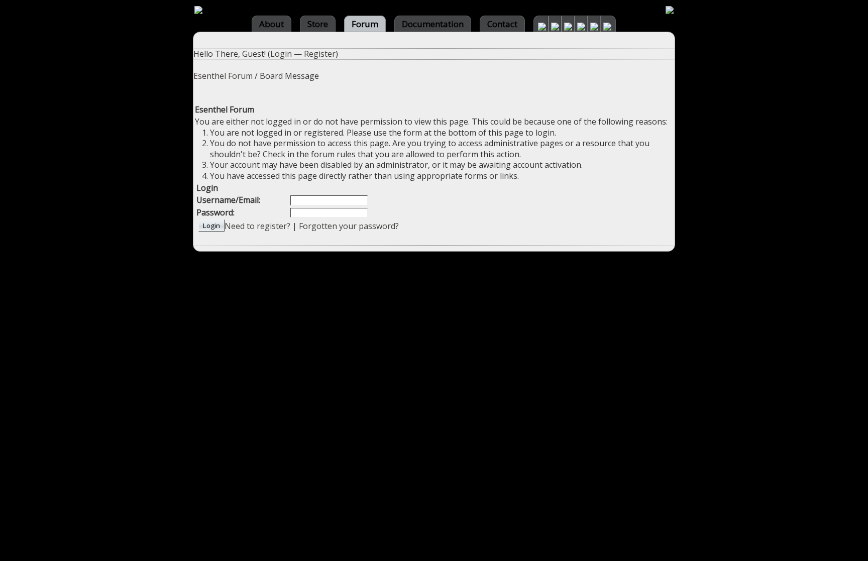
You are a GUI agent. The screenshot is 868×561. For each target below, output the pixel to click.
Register (320, 53)
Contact (502, 24)
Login (281, 53)
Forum (365, 24)
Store (317, 24)
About (271, 24)
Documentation (433, 24)
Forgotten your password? (349, 226)
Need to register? (257, 226)
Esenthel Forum (223, 75)
